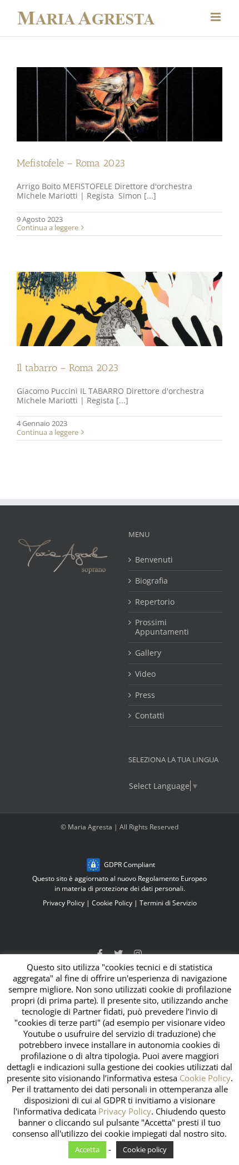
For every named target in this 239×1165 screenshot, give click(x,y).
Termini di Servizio (168, 903)
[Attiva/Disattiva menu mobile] (216, 17)
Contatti (150, 716)
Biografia (151, 581)
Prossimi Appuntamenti (162, 627)
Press (145, 695)
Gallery (148, 653)
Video (145, 674)
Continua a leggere (47, 227)
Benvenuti (154, 560)
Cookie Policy (112, 903)
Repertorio (155, 602)
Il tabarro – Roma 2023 (67, 368)
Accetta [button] (87, 1149)
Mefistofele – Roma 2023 (71, 163)
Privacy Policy (63, 903)
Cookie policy (145, 1149)
